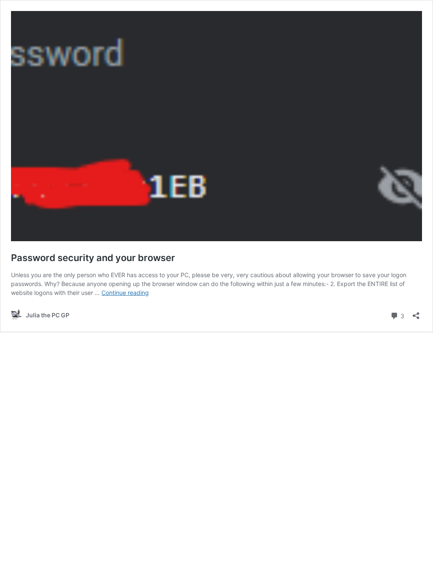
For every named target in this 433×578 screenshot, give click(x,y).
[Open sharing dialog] (416, 312)
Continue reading (125, 292)
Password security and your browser (93, 257)
